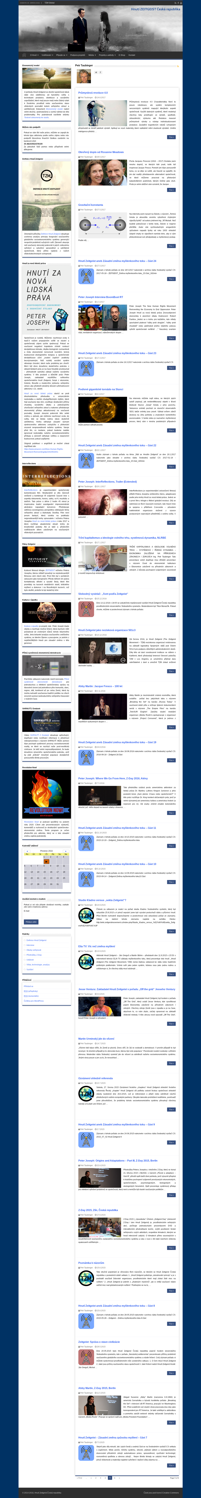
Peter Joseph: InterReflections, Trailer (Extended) (107, 481)
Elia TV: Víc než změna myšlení (96, 946)
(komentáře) (31, 996)
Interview (30, 945)
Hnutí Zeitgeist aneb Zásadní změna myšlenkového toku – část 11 (117, 828)
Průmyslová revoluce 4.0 (93, 92)
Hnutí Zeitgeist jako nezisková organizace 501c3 (107, 630)
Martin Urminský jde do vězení (96, 1038)
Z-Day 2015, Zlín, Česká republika (98, 1210)
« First (79, 1478)
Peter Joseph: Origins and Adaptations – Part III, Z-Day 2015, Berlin (118, 1160)
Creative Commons (170, 1493)
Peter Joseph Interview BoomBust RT (100, 297)
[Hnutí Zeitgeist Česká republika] (101, 28)
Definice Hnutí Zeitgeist (36, 940)
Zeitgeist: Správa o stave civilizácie (99, 1342)
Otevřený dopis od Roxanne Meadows (101, 152)
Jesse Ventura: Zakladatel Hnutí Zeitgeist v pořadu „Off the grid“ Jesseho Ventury (126, 989)
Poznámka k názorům (91, 1263)
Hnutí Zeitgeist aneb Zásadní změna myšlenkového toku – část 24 (117, 261)
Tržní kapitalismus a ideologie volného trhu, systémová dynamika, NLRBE (122, 537)
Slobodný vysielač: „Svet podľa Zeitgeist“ (103, 594)
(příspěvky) (31, 991)
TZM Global (49, 3)
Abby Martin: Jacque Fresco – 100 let (100, 686)
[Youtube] (181, 3)
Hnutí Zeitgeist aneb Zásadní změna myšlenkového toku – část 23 (117, 353)
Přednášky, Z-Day (34, 955)
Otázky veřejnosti (34, 950)
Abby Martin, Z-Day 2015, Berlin (97, 1388)
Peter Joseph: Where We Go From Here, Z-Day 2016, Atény (113, 778)
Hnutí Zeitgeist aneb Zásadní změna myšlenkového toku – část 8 (116, 1305)
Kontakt (132, 55)
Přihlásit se (28, 986)
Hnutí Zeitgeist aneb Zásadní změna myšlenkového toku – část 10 (117, 864)
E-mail (26, 911)
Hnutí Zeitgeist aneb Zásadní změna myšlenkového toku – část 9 (116, 1124)
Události (30, 960)
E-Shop (122, 55)
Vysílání (30, 969)
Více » (171, 137)
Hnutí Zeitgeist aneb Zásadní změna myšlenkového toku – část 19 (117, 742)
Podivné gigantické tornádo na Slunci (100, 389)
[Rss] (175, 3)
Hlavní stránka (24, 55)
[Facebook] (178, 3)
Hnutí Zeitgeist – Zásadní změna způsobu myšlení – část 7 (112, 1437)
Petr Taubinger (86, 97)
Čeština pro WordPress (34, 1001)
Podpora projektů (77, 55)
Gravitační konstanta (90, 205)
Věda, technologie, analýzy (38, 965)
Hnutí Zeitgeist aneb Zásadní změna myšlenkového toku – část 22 (117, 445)
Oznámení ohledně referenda (95, 1078)
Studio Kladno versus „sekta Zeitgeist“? (102, 900)
